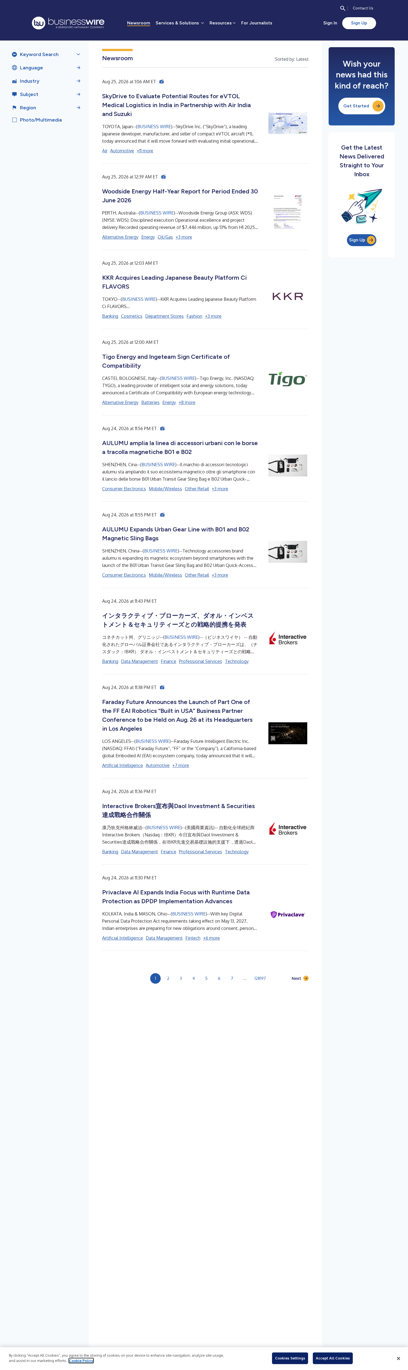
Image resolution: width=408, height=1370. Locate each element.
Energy (148, 237)
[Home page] (68, 23)
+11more (145, 150)
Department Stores (164, 316)
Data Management (139, 661)
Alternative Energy (120, 237)
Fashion (194, 316)
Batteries (150, 402)
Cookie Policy (81, 1360)
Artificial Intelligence (122, 765)
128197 (260, 978)
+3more (184, 237)
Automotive (122, 150)
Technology (237, 661)
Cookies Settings (290, 1358)
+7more (180, 765)
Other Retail (197, 488)
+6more (211, 938)
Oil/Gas (165, 237)
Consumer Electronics (124, 488)
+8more (187, 402)
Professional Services (200, 661)
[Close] (398, 1358)
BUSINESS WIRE (154, 126)
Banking (110, 316)
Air (104, 150)
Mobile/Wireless (165, 488)
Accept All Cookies (333, 1358)
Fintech (192, 938)
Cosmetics (131, 316)
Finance (168, 661)
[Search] (342, 8)
